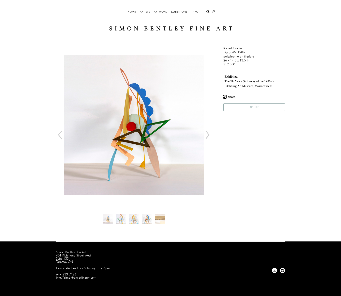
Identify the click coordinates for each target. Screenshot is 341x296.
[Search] (208, 11)
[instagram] (282, 270)
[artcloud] (274, 270)
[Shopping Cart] (214, 11)
